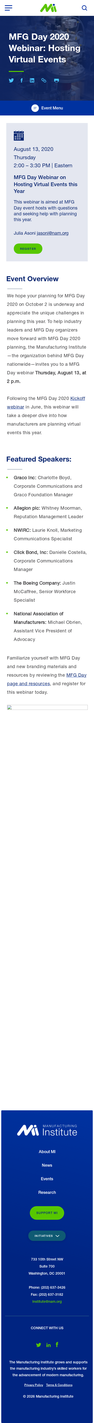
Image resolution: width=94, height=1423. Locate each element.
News (47, 1165)
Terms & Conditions (59, 1385)
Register (28, 248)
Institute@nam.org (47, 1301)
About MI (47, 1151)
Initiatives (44, 1235)
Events (47, 1178)
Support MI (47, 1213)
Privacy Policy (33, 1385)
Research (47, 1192)
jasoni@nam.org (52, 233)
